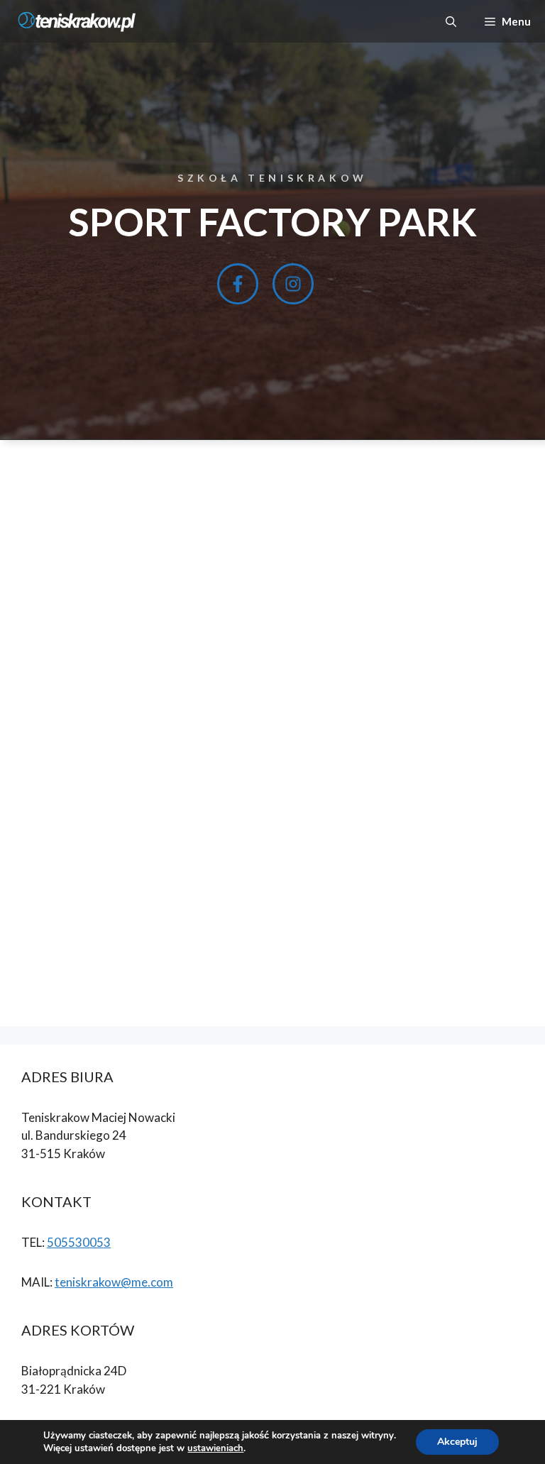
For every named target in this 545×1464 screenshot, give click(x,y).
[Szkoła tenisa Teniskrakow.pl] (78, 21)
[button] (450, 21)
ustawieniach (215, 1448)
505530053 (79, 1242)
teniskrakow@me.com (114, 1282)
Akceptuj (457, 1441)
